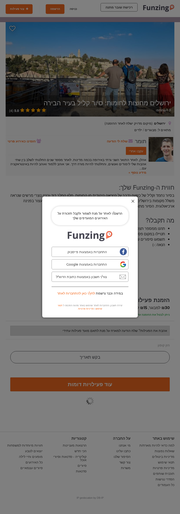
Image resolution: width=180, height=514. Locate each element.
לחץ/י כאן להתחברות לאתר (76, 293)
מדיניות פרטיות (86, 308)
